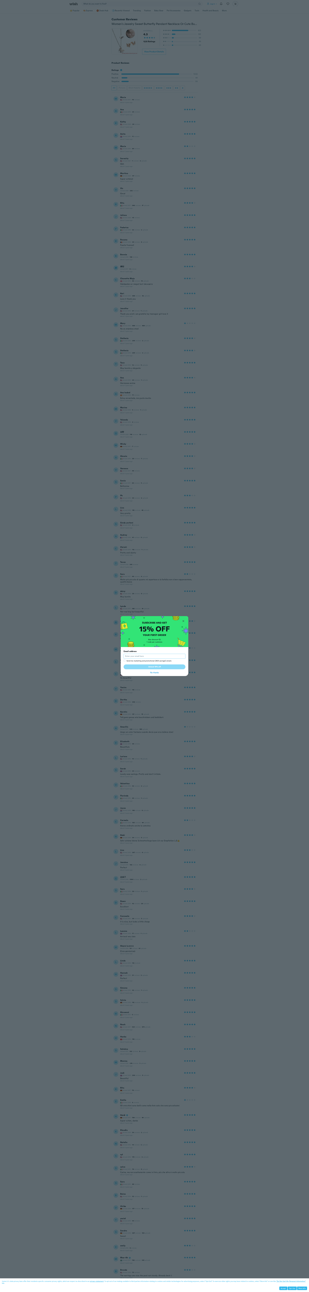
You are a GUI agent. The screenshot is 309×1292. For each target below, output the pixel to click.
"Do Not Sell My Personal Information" (291, 1281)
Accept (283, 1288)
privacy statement (97, 1281)
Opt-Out (292, 1288)
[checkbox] (125, 661)
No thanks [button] (154, 672)
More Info (302, 1288)
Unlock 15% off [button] (154, 667)
